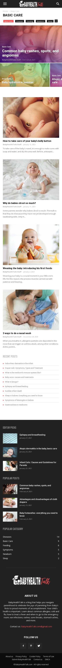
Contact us (38, 659)
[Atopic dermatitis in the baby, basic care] (10, 452)
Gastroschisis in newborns (16, 405)
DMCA (47, 659)
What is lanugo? (11, 382)
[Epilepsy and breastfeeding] (10, 438)
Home (5, 11)
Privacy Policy (21, 656)
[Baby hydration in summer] (25, 75)
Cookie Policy (34, 656)
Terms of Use (48, 656)
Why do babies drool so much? (19, 203)
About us (9, 656)
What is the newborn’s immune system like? (23, 373)
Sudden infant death (13, 391)
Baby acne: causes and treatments (19, 377)
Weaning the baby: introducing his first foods (27, 268)
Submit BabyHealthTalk (21, 659)
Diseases (19, 21)
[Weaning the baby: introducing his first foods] (31, 244)
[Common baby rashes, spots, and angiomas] (31, 44)
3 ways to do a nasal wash (17, 333)
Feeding (30, 21)
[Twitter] (39, 646)
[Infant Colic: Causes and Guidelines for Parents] (10, 466)
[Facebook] (23, 646)
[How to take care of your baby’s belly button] (31, 117)
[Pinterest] (31, 646)
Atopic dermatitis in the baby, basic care (38, 448)
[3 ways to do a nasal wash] (31, 310)
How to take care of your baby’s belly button (27, 141)
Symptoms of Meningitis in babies (19, 400)
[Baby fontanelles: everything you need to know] (10, 517)
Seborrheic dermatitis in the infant (19, 363)
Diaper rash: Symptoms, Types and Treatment (24, 368)
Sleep (50, 21)
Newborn (40, 21)
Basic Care (8, 21)
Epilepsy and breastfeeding (16, 386)
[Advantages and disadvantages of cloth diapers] (10, 503)
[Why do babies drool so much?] (31, 179)
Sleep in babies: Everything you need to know (24, 395)
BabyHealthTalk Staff (11, 60)
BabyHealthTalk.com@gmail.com (36, 626)
